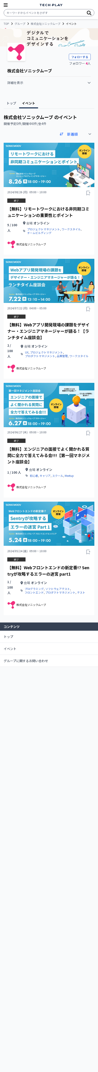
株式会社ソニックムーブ (45, 23)
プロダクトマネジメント (40, 356)
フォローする (79, 57)
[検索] (89, 12)
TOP (6, 23)
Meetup (69, 476)
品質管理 (62, 356)
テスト (81, 592)
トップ (8, 636)
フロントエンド (34, 592)
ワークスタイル (71, 229)
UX (26, 352)
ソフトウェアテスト (57, 589)
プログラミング (34, 589)
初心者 (34, 476)
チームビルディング (39, 233)
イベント (10, 648)
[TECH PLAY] (51, 5)
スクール (57, 476)
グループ (20, 23)
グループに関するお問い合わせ (26, 660)
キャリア (45, 476)
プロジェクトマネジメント (43, 229)
